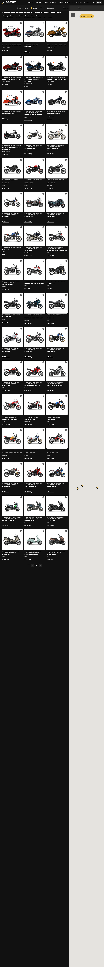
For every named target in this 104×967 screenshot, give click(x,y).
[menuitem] (30, 2)
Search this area (87, 16)
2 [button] (36, 565)
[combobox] (22, 8)
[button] (12, 37)
